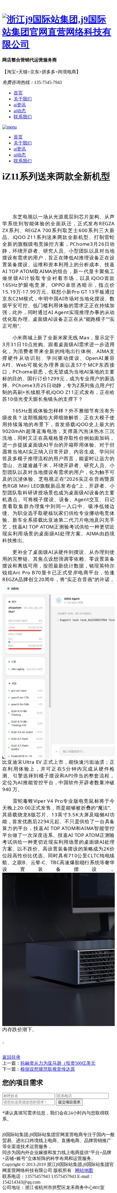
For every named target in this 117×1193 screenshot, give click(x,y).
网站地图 (84, 1170)
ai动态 (20, 110)
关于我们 (23, 98)
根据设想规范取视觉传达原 (47, 1069)
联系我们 (23, 116)
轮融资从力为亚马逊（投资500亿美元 (57, 1063)
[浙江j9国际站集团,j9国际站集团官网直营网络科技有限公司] (58, 32)
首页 (18, 92)
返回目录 (11, 1057)
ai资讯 (20, 104)
